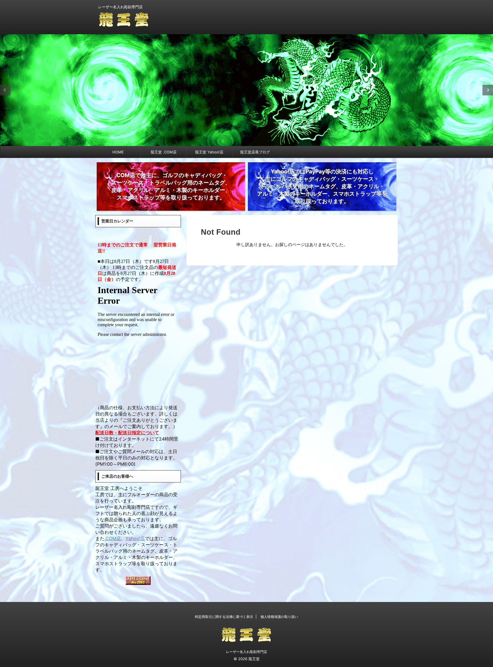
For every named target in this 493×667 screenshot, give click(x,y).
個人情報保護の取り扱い (279, 617)
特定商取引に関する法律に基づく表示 (224, 617)
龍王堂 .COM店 (164, 152)
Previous (5, 90)
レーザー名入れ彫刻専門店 (246, 652)
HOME (118, 152)
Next (487, 90)
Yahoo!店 (135, 538)
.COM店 (112, 538)
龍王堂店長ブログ (255, 152)
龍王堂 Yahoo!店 (209, 152)
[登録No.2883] (138, 581)
